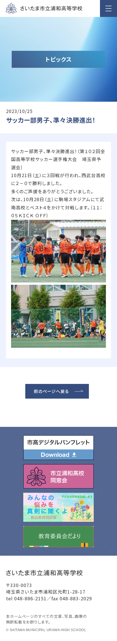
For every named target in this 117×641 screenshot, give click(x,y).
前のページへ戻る (51, 391)
